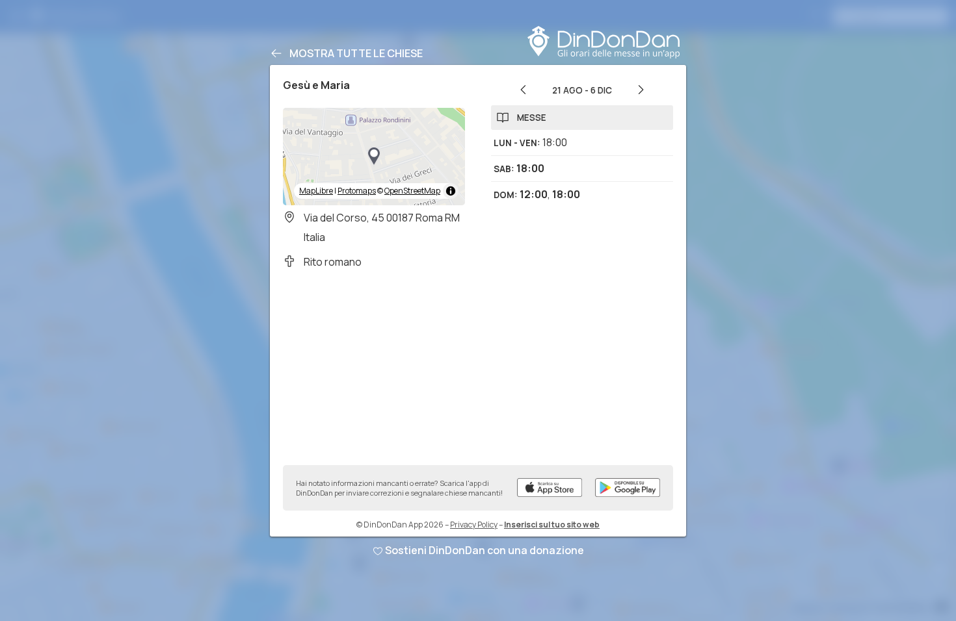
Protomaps (357, 190)
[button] (373, 156)
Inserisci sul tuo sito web (552, 524)
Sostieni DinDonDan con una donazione (484, 550)
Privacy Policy (474, 524)
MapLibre (316, 190)
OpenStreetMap (412, 190)
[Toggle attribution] (450, 191)
